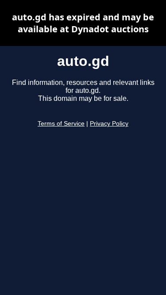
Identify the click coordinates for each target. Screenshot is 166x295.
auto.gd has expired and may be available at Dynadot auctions (83, 23)
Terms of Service (61, 123)
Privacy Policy (109, 123)
